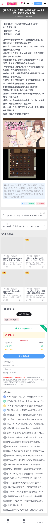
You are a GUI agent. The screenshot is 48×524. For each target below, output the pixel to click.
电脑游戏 (14, 256)
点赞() (41, 203)
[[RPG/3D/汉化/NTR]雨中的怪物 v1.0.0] (12, 278)
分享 (25, 203)
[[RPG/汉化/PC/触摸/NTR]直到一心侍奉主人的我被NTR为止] (12, 245)
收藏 (32, 203)
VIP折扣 (25, 341)
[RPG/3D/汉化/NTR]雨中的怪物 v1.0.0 (12, 292)
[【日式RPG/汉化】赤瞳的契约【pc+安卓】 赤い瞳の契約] (35, 245)
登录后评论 (25, 314)
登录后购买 (25, 356)
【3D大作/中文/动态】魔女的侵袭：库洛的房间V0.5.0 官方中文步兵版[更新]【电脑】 (35, 294)
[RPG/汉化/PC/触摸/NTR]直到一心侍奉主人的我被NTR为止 (12, 260)
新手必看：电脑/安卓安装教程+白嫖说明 (23, 428)
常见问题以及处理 (14, 505)
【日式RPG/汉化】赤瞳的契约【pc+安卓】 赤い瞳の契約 (35, 260)
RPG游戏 (30, 16)
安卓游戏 (37, 256)
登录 (39, 3)
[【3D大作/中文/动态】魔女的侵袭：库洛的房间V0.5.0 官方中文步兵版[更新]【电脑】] (35, 278)
